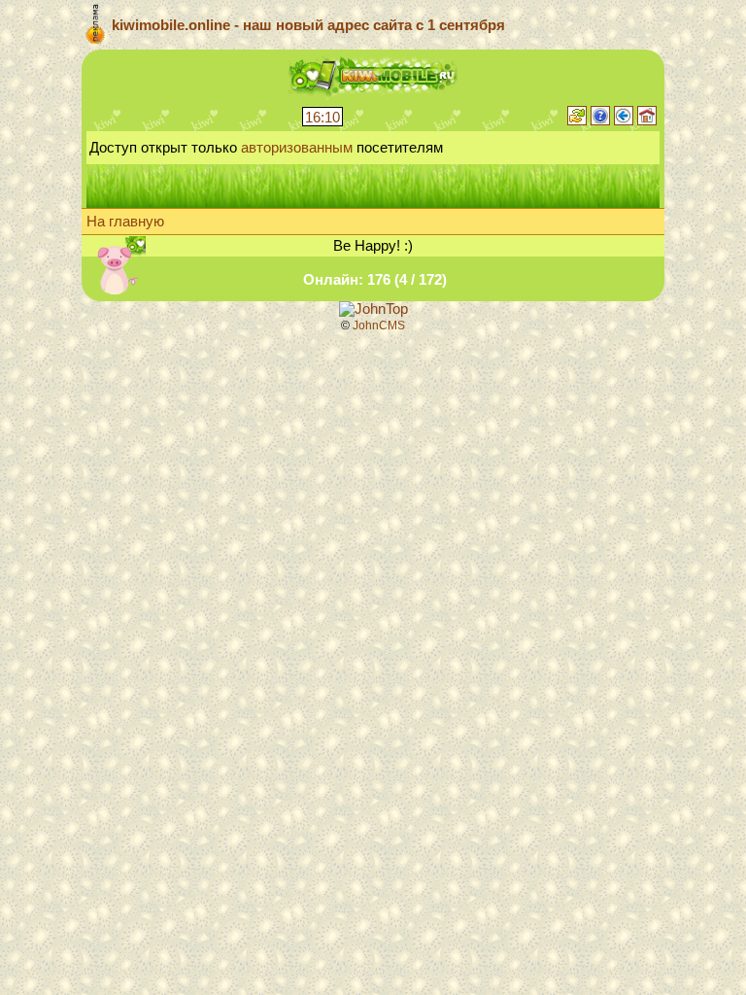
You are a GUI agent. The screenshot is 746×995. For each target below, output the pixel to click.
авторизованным (297, 147)
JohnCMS (379, 325)
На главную (125, 221)
